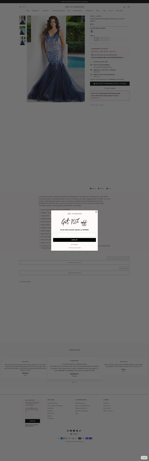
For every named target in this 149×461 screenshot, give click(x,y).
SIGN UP (75, 240)
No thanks (74, 244)
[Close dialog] (96, 212)
